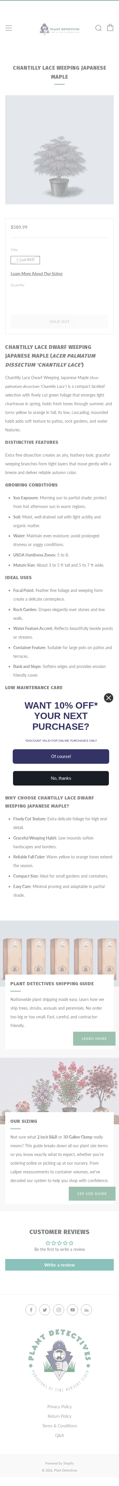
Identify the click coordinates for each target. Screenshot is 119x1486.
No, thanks (61, 778)
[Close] (109, 698)
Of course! (61, 756)
